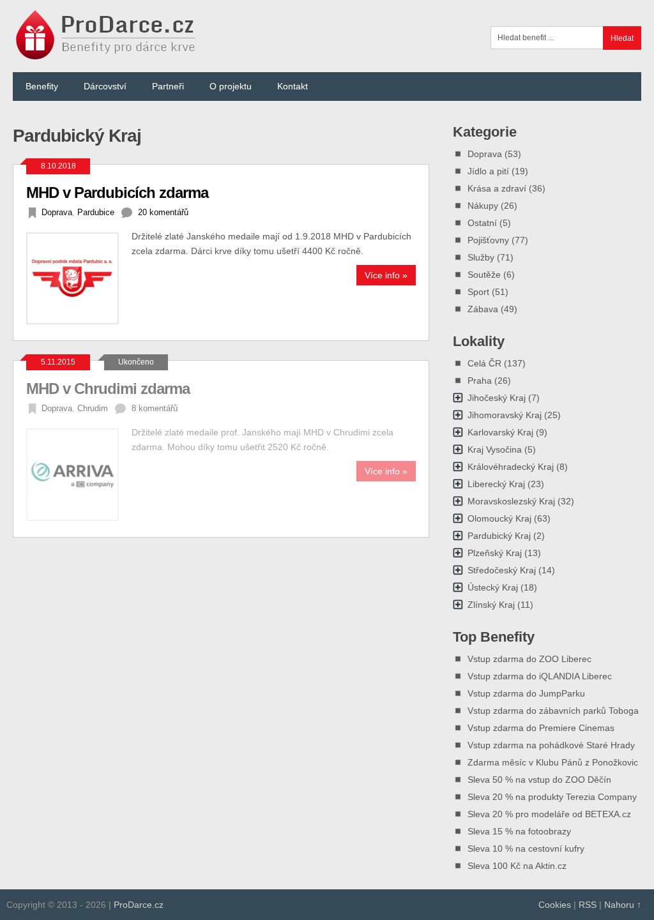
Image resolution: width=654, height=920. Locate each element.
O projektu (230, 86)
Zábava (483, 309)
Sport (478, 292)
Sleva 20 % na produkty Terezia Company (552, 797)
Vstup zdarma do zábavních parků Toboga (553, 710)
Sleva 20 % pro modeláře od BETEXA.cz (549, 814)
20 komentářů (163, 212)
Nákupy (483, 205)
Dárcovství (105, 86)
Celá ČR (484, 363)
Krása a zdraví (497, 188)
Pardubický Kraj (499, 536)
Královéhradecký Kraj (511, 467)
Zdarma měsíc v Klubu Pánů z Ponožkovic (553, 762)
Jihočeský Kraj (497, 398)
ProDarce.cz (139, 905)
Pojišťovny (488, 240)
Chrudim (92, 408)
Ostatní (482, 223)
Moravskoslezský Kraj (511, 501)
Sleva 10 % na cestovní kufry (526, 848)
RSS (588, 905)
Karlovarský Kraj (500, 432)
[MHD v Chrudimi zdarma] (78, 474)
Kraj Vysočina (495, 449)
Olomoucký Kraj (499, 518)
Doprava (57, 212)
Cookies (554, 905)
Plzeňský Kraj (495, 553)
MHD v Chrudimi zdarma (108, 388)
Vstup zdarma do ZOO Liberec (529, 659)
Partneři (168, 86)
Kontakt (292, 86)
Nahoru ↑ (622, 905)
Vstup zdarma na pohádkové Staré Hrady (551, 745)
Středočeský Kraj (502, 570)
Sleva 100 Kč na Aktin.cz (517, 866)
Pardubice (95, 212)
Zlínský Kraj (491, 605)
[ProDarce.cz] (107, 52)
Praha (480, 380)
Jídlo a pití (488, 171)
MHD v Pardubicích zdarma (117, 192)
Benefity (42, 86)
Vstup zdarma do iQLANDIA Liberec (540, 676)
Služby (481, 257)
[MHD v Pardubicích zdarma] (78, 278)
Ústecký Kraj (493, 587)
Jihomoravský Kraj (505, 415)
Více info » (386, 275)
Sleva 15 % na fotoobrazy (519, 831)
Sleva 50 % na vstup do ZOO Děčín (539, 779)
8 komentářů (155, 408)
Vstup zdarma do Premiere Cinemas (541, 728)
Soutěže (484, 274)
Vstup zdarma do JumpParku (526, 693)
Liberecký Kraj (496, 484)
